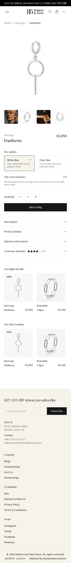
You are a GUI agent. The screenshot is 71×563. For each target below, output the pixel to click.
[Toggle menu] (7, 12)
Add (65, 176)
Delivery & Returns (15, 499)
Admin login (15, 558)
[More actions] (64, 12)
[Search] (50, 12)
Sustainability (12, 466)
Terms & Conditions (15, 510)
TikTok (7, 531)
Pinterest (9, 542)
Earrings (20, 23)
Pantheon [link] (35, 23)
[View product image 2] (11, 117)
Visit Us (8, 472)
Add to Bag (35, 207)
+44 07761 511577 (14, 439)
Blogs (7, 461)
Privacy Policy (11, 504)
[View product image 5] (60, 117)
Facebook (9, 536)
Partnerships (11, 477)
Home (7, 23)
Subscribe (57, 411)
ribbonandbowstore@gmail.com (22, 442)
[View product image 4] (44, 117)
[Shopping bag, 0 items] (57, 12)
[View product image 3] (27, 117)
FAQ (6, 493)
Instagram (10, 525)
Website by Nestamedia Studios (47, 558)
